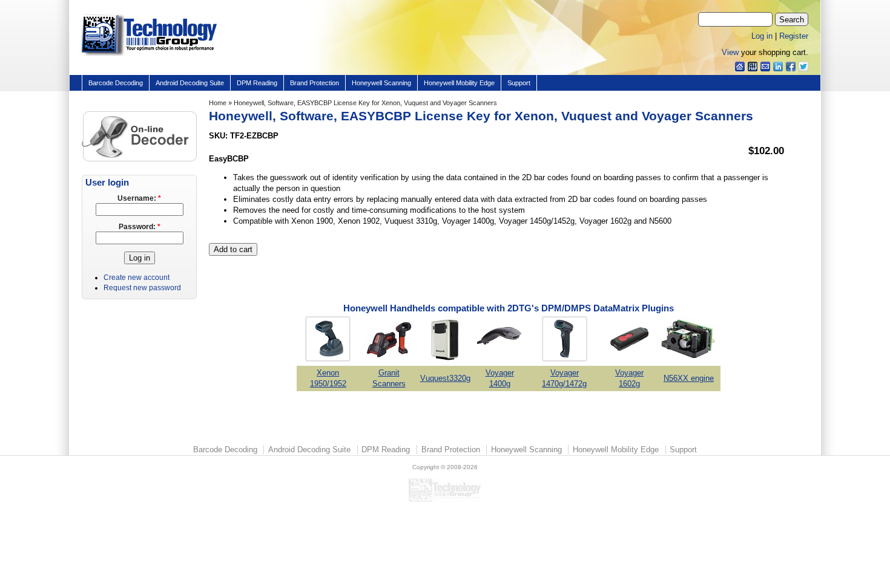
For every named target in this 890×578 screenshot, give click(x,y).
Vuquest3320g (445, 378)
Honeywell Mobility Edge (459, 82)
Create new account (137, 277)
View (730, 52)
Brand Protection (314, 82)
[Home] (149, 56)
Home (217, 102)
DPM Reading (257, 82)
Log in (762, 36)
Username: (139, 198)
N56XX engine (689, 378)
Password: (139, 226)
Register (793, 36)
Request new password (142, 288)
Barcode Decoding (115, 82)
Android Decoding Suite (190, 82)
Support (518, 82)
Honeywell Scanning (381, 82)
